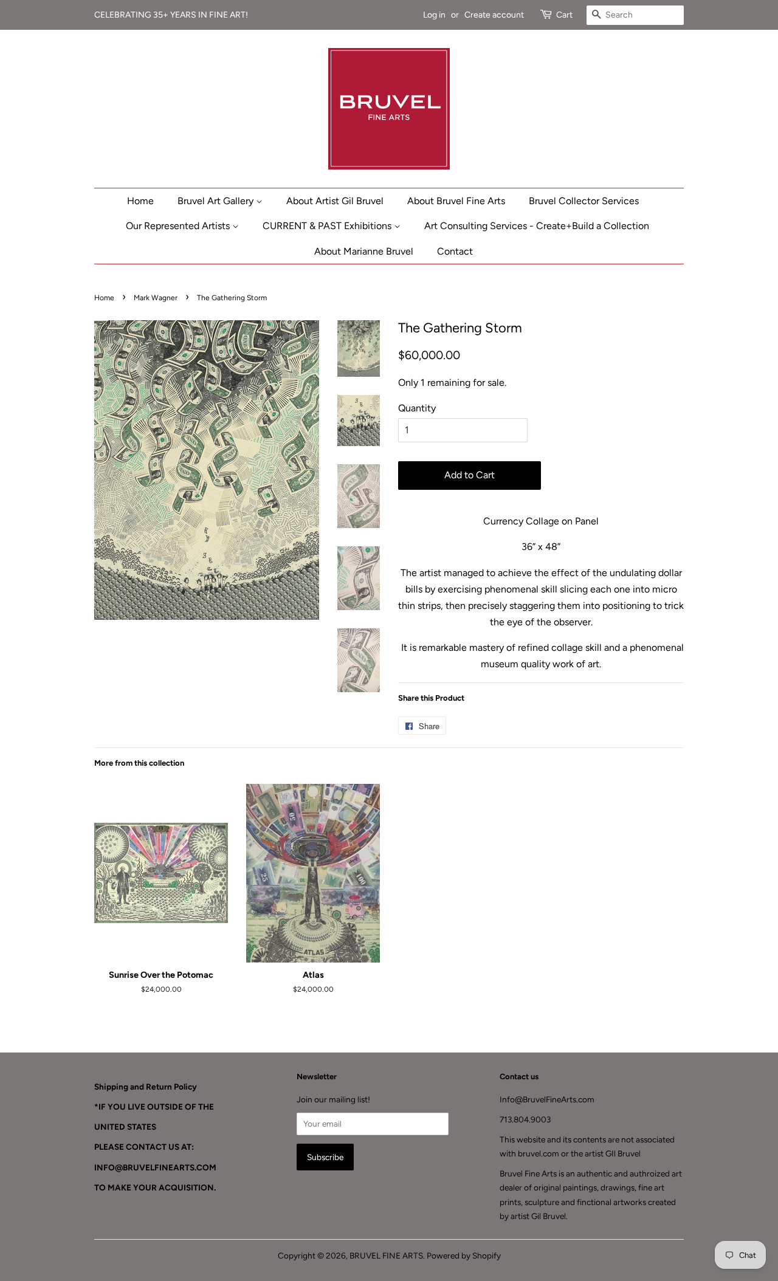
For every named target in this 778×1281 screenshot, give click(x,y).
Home (140, 201)
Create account (494, 15)
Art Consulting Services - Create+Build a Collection (536, 226)
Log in (434, 15)
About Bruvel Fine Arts (456, 201)
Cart (564, 15)
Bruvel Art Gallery (216, 201)
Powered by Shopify (464, 1255)
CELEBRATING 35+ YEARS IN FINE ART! (172, 15)
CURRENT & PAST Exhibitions (328, 226)
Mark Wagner (155, 298)
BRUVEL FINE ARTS (386, 1255)
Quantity (417, 408)
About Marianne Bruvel (363, 251)
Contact (455, 251)
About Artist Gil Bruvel (335, 201)
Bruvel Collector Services (584, 201)
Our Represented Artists (179, 226)
